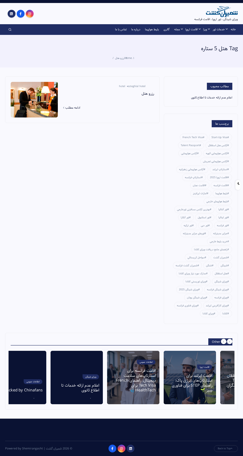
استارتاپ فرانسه (193, 177)
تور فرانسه (222, 225)
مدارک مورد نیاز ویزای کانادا (192, 274)
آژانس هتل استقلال (217, 145)
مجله (177, 29)
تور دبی (204, 225)
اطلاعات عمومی (106, 362)
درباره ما (135, 29)
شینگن (224, 266)
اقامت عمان (199, 185)
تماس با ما (121, 29)
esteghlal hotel (137, 86)
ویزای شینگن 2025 (188, 290)
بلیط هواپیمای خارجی (216, 201)
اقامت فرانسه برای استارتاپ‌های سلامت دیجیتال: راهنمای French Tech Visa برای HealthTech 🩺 (96, 380)
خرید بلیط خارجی (218, 241)
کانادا (224, 314)
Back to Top (224, 448)
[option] (37, 377)
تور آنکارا (185, 217)
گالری (166, 29)
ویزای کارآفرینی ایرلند (216, 306)
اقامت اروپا (191, 29)
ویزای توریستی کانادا (196, 282)
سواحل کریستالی (196, 258)
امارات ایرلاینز (200, 193)
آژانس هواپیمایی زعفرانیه (191, 169)
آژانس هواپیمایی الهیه (216, 153)
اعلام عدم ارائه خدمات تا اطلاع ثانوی (211, 97)
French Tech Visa (193, 137)
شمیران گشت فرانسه (186, 266)
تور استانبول (204, 217)
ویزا (205, 29)
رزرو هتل (119, 58)
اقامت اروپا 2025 (218, 177)
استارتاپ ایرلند (219, 169)
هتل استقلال (221, 274)
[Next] (229, 341)
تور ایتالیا (222, 217)
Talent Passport (190, 145)
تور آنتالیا (222, 209)
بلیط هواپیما (152, 29)
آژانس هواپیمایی (189, 153)
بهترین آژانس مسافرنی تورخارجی (193, 209)
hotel (122, 86)
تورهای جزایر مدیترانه (193, 233)
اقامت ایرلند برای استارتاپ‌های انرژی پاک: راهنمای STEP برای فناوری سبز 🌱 (152, 383)
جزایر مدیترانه (220, 233)
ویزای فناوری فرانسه (187, 306)
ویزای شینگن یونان (196, 298)
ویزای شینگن (221, 282)
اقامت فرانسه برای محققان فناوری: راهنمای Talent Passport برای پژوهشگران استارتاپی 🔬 (208, 383)
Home (128, 58)
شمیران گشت (220, 258)
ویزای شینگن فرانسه (217, 290)
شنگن (209, 266)
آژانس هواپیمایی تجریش (215, 161)
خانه (233, 29)
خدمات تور (219, 29)
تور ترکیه (188, 225)
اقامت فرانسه (220, 185)
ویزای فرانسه (220, 298)
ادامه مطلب (72, 107)
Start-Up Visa (219, 137)
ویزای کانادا (208, 314)
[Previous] (223, 341)
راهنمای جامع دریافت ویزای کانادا (211, 249)
